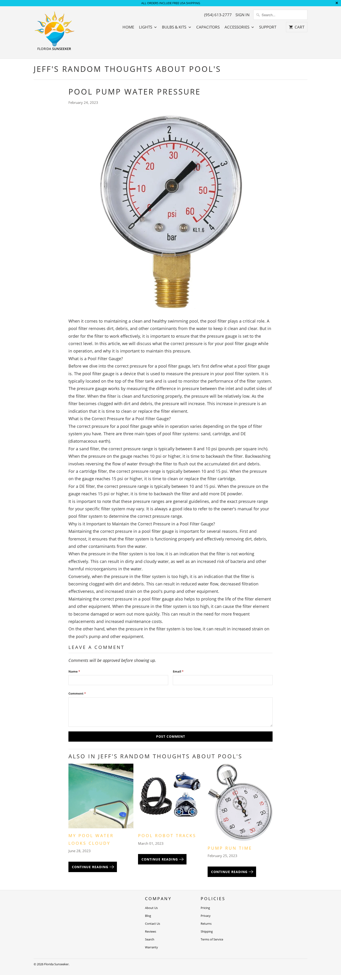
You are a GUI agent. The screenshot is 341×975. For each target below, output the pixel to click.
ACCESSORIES (237, 27)
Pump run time (230, 848)
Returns (206, 923)
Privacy (206, 916)
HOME (128, 27)
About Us (151, 908)
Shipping (207, 931)
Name (74, 671)
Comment (77, 693)
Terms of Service (212, 939)
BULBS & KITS (174, 27)
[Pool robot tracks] (170, 798)
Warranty (151, 947)
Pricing (205, 908)
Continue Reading (90, 867)
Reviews (150, 931)
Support (267, 27)
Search (149, 939)
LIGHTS (146, 27)
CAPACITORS (208, 27)
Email (178, 671)
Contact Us (152, 923)
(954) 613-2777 (218, 14)
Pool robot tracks (167, 835)
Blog (148, 916)
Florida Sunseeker (56, 964)
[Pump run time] (240, 804)
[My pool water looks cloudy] (100, 798)
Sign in (242, 14)
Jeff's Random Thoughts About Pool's (127, 69)
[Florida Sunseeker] (54, 32)
